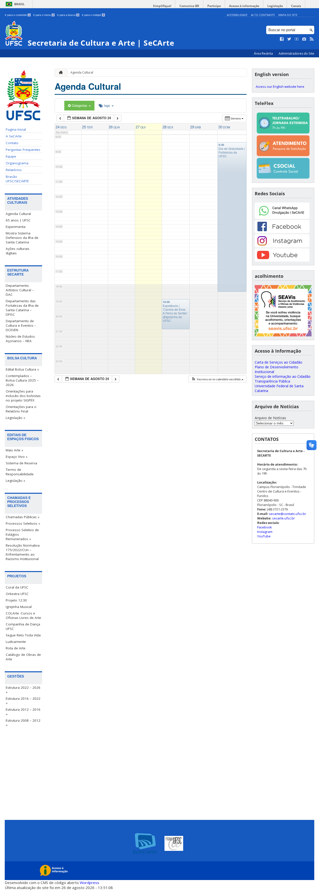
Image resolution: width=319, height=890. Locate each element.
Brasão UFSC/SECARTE (17, 178)
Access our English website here (280, 86)
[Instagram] (282, 246)
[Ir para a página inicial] (59, 73)
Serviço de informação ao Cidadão (283, 376)
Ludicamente (16, 641)
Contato (12, 143)
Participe (214, 6)
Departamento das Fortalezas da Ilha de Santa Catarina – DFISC (22, 308)
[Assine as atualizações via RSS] (312, 39)
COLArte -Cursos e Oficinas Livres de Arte (23, 615)
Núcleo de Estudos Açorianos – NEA (20, 338)
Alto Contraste (263, 15)
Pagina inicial (16, 129)
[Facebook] (282, 231)
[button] (217, 379)
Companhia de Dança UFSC (23, 626)
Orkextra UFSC (17, 594)
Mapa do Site (287, 15)
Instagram (264, 531)
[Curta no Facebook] (282, 39)
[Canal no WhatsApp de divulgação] (282, 217)
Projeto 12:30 (16, 600)
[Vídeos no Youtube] (297, 39)
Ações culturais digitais (17, 250)
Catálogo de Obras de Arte (23, 656)
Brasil (19, 4)
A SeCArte (14, 136)
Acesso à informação (244, 6)
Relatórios (14, 170)
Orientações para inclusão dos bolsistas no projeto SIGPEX (23, 395)
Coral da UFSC (17, 587)
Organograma (17, 163)
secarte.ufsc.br (283, 518)
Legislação (275, 6)
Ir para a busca (68, 14)
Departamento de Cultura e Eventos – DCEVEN (21, 325)
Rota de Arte (15, 648)
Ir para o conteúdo (17, 14)
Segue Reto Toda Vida (23, 635)
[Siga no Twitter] (289, 39)
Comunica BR (189, 6)
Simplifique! (162, 6)
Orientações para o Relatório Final (21, 408)
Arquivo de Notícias (270, 417)
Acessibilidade (237, 15)
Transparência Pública (272, 381)
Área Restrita (264, 53)
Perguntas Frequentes (23, 149)
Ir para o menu (43, 14)
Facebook (264, 527)
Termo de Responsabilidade (20, 471)
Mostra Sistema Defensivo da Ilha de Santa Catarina (22, 237)
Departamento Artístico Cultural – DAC (20, 290)
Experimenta (15, 226)
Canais (296, 6)
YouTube (264, 536)
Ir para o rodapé (93, 14)
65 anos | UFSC (18, 220)
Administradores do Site (296, 53)
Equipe (11, 156)
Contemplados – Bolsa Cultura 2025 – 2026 (22, 380)
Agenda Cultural (18, 213)
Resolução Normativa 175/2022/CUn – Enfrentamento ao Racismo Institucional (23, 552)
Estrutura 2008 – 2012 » (23, 722)
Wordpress (89, 882)
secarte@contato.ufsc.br (287, 513)
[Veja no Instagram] (304, 39)
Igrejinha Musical (19, 606)
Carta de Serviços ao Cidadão (278, 362)
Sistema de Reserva (21, 463)
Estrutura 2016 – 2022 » (23, 700)
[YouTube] (282, 260)
